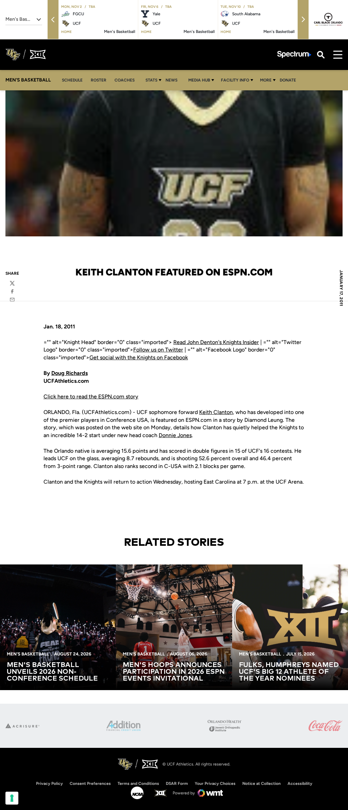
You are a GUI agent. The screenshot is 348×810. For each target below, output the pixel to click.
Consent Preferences (90, 783)
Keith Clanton (216, 412)
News (171, 80)
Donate (288, 80)
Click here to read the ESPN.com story (91, 396)
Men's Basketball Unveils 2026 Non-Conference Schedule (52, 672)
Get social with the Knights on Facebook (138, 357)
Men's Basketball (28, 653)
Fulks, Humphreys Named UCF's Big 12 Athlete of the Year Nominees (289, 672)
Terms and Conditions (138, 783)
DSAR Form (177, 783)
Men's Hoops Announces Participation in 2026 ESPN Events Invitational (174, 672)
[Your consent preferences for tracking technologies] (11, 798)
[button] (53, 19)
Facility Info (235, 80)
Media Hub (199, 80)
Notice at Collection (261, 783)
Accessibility (300, 783)
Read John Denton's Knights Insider (216, 342)
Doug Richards (69, 373)
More (266, 80)
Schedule (72, 80)
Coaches (125, 80)
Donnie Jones (175, 435)
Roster (98, 80)
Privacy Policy (49, 783)
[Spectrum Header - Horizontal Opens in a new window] (294, 54)
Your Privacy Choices (215, 783)
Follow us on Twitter (158, 349)
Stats (151, 80)
